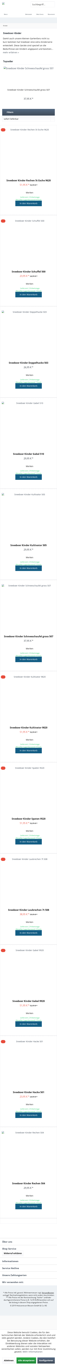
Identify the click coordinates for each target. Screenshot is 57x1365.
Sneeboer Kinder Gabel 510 (28, 454)
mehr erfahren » (11, 52)
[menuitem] (5, 12)
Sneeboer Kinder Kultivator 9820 (28, 727)
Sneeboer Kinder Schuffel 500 (28, 271)
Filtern (9, 112)
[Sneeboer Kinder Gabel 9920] (28, 972)
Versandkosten (48, 1292)
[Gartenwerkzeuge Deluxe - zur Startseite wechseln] (14, 4)
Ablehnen (9, 1360)
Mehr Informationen (33, 1351)
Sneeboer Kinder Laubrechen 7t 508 (28, 910)
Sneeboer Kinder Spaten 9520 (28, 818)
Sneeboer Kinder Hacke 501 (28, 1092)
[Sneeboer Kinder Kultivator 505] (28, 516)
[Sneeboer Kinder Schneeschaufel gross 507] (28, 77)
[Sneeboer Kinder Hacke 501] (28, 1063)
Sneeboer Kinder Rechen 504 (28, 1183)
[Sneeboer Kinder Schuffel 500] (28, 242)
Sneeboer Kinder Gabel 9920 (28, 1001)
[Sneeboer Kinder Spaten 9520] (28, 790)
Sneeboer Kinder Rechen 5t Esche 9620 (28, 180)
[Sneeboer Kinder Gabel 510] (28, 425)
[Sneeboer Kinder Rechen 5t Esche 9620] (28, 151)
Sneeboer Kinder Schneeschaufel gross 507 (28, 89)
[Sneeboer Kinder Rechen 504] (28, 1154)
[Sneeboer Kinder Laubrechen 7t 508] (28, 881)
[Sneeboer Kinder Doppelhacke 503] (28, 334)
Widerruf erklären (13, 1253)
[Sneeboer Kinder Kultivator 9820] (28, 698)
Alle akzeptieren (26, 1360)
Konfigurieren (46, 1360)
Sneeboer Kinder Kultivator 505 (28, 545)
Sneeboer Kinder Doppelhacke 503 (28, 362)
